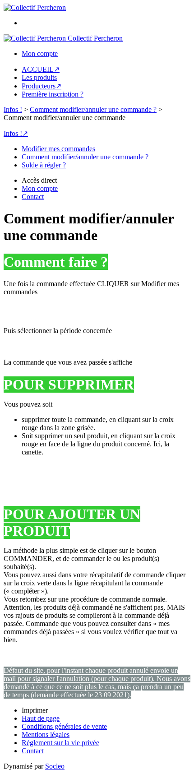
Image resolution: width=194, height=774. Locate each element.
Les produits (39, 77)
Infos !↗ (16, 133)
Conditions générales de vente (64, 726)
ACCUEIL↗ (41, 69)
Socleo (55, 766)
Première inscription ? (52, 94)
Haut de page (41, 718)
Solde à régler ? (44, 165)
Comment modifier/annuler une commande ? (93, 109)
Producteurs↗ (41, 86)
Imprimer (35, 710)
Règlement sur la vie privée (60, 742)
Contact (33, 751)
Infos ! (13, 109)
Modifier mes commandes (58, 149)
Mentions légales (45, 734)
